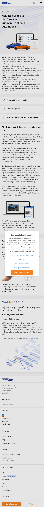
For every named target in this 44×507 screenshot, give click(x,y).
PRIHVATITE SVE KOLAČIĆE (22, 272)
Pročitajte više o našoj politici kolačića (22, 255)
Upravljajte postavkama (22, 268)
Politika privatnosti (22, 264)
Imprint (22, 259)
